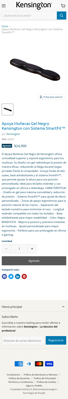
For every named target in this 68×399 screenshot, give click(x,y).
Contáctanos (13, 374)
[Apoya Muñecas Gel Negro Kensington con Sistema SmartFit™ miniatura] (7, 109)
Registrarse (55, 340)
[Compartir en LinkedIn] (17, 276)
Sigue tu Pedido (34, 385)
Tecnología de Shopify (34, 392)
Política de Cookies (46, 381)
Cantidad (7, 241)
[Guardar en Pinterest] (24, 276)
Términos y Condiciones (20, 381)
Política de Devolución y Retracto (41, 374)
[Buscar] (61, 16)
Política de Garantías (19, 378)
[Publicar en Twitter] (11, 276)
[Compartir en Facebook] (4, 276)
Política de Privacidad (45, 378)
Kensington (13, 134)
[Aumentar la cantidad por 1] (32, 248)
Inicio (5, 26)
